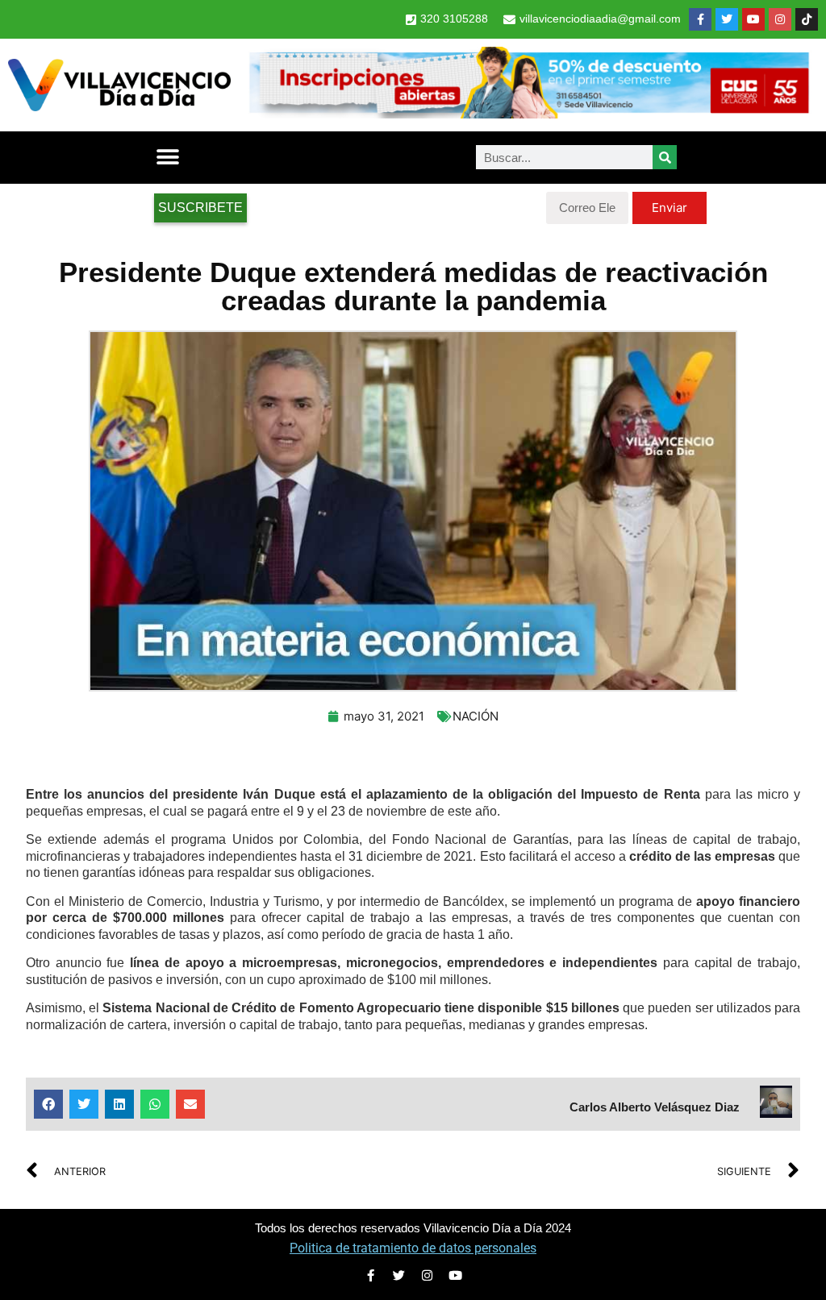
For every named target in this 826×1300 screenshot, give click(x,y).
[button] (167, 157)
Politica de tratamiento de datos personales (413, 1248)
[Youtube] (753, 19)
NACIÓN (476, 716)
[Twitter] (726, 19)
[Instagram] (780, 19)
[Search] (665, 157)
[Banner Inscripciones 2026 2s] (528, 114)
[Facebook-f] (700, 19)
